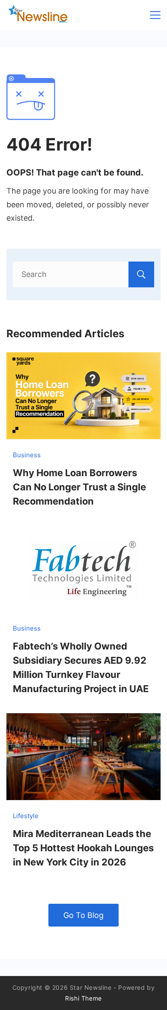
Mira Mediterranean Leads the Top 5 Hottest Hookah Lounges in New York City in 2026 (83, 848)
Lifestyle (26, 816)
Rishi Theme (83, 998)
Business (27, 455)
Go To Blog (83, 915)
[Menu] (155, 15)
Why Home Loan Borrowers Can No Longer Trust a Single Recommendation (79, 487)
